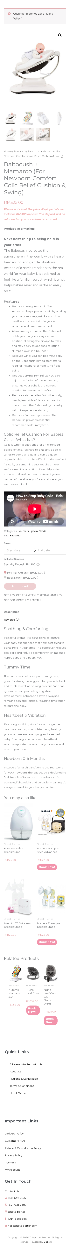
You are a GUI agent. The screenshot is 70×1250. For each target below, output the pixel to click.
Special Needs (38, 531)
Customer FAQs (15, 1140)
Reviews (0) (12, 619)
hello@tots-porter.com (22, 1225)
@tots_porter (16, 1211)
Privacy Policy (13, 1155)
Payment (10, 1162)
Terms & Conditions (22, 1085)
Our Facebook (17, 1218)
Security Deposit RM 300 (20, 564)
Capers (48, 1241)
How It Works (18, 1093)
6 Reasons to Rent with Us (26, 1064)
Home (8, 151)
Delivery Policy (14, 1133)
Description (11, 611)
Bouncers (20, 151)
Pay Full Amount (25, 572)
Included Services (14, 559)
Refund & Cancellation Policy (23, 1148)
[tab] (35, 612)
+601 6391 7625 (17, 1197)
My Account (12, 1169)
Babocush (15, 535)
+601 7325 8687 (17, 1204)
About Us (15, 1071)
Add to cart (20, 586)
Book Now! (22, 577)
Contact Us (12, 1191)
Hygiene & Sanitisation (24, 1078)
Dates (7, 543)
